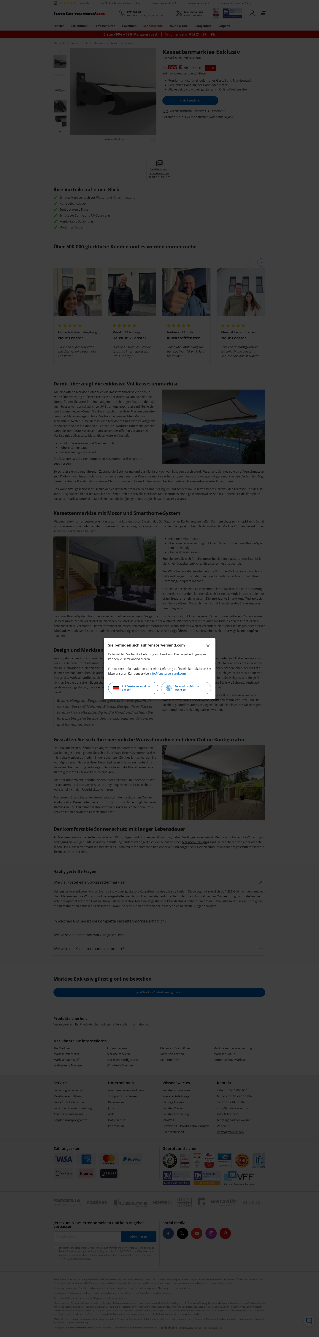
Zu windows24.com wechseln (187, 688)
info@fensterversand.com (168, 673)
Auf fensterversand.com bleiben (137, 688)
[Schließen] (208, 646)
